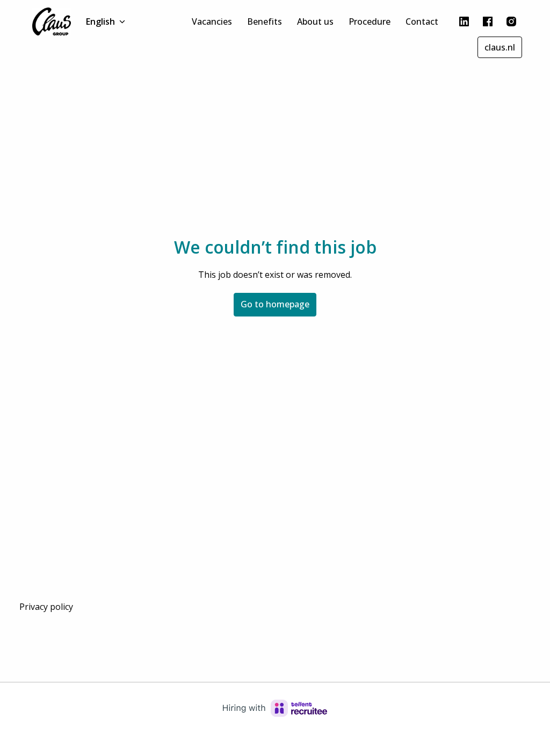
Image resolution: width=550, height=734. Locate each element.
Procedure (369, 21)
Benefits (264, 21)
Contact (422, 21)
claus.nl (499, 47)
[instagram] (511, 21)
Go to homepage (275, 304)
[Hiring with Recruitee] (275, 708)
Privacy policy (46, 607)
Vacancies (212, 21)
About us (315, 21)
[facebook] (487, 21)
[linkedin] (464, 21)
